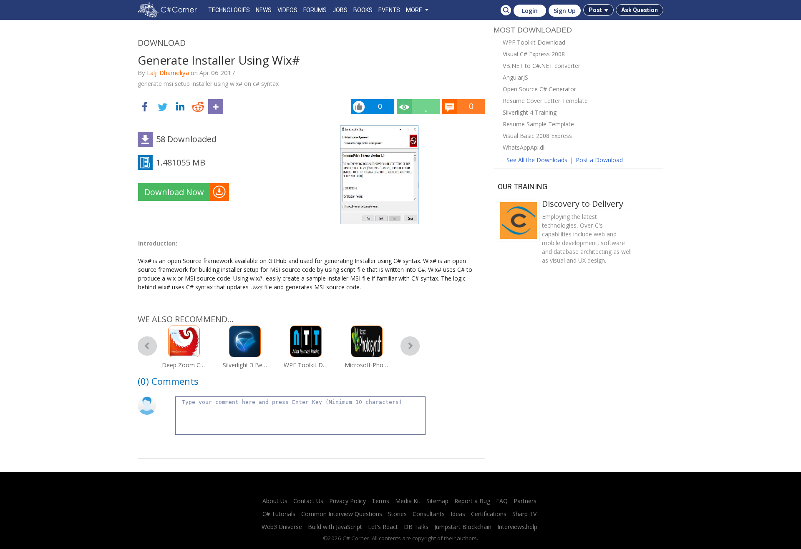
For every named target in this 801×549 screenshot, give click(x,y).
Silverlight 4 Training (530, 112)
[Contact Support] (461, 490)
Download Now (174, 192)
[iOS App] (408, 490)
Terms (380, 501)
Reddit (197, 106)
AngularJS (515, 77)
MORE (414, 10)
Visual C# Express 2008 (534, 54)
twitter (162, 106)
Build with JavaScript (335, 527)
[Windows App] (443, 490)
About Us (274, 501)
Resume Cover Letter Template (545, 101)
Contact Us (308, 501)
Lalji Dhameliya (168, 72)
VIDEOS (287, 10)
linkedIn (180, 106)
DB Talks (416, 527)
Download (162, 42)
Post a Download (599, 160)
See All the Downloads (536, 160)
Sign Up (565, 11)
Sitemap (437, 501)
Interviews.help (517, 527)
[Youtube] (391, 490)
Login (530, 11)
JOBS (340, 10)
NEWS (264, 10)
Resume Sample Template (538, 124)
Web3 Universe (282, 527)
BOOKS (363, 10)
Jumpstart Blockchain (462, 527)
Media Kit (408, 501)
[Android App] (426, 490)
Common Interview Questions (341, 514)
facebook (145, 106)
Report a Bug (472, 501)
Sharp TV (524, 514)
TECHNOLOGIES (229, 10)
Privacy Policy (347, 501)
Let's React (383, 527)
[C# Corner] (169, 10)
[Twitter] (373, 490)
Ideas (458, 514)
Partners (525, 501)
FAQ (502, 501)
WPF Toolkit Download (534, 42)
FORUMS (315, 10)
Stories (397, 514)
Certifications (488, 514)
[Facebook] (356, 490)
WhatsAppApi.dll (524, 147)
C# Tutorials (278, 514)
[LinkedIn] (338, 490)
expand (215, 106)
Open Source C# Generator (539, 89)
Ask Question (639, 10)
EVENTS (389, 10)
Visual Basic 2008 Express (537, 136)
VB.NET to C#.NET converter (541, 66)
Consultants (429, 514)
